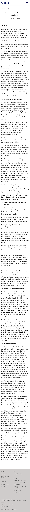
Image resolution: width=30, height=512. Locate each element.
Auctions (3, 474)
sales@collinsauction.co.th (7, 505)
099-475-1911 (4, 506)
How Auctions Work (5, 476)
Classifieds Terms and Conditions (20, 487)
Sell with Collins (18, 474)
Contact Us (4, 486)
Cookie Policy (17, 492)
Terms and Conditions (20, 480)
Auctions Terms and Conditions (19, 483)
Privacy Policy (17, 490)
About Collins (5, 484)
